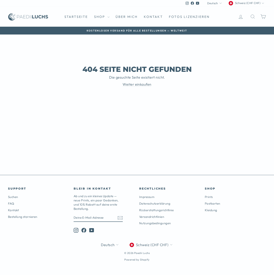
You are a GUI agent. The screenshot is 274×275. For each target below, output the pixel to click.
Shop (100, 17)
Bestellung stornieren (22, 217)
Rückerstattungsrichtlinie (156, 210)
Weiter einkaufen (137, 84)
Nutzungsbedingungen (155, 223)
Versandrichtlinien (151, 217)
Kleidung (211, 210)
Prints (209, 197)
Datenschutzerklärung (154, 203)
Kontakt (153, 17)
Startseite (76, 17)
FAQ (11, 203)
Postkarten (212, 203)
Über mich (127, 17)
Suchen (13, 197)
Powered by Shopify (136, 259)
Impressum (146, 197)
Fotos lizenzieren (189, 17)
